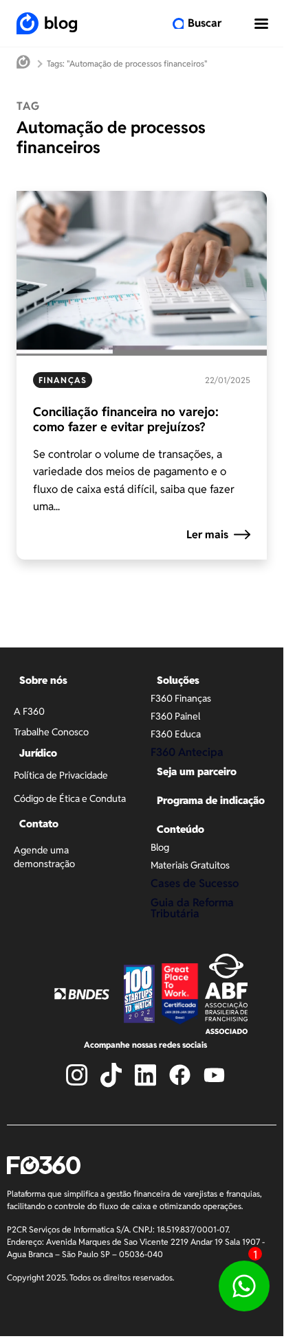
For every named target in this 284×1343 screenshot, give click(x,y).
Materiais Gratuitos (190, 865)
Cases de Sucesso (195, 883)
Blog (160, 847)
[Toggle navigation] (261, 23)
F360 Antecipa (187, 752)
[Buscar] (178, 23)
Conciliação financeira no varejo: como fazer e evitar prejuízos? (126, 419)
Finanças (63, 380)
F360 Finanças (181, 698)
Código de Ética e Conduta (70, 798)
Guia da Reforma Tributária (192, 908)
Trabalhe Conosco (51, 732)
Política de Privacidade (61, 775)
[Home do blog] (23, 63)
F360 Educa (176, 734)
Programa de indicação (211, 800)
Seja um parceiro (197, 771)
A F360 (29, 711)
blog (61, 23)
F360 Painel (175, 716)
